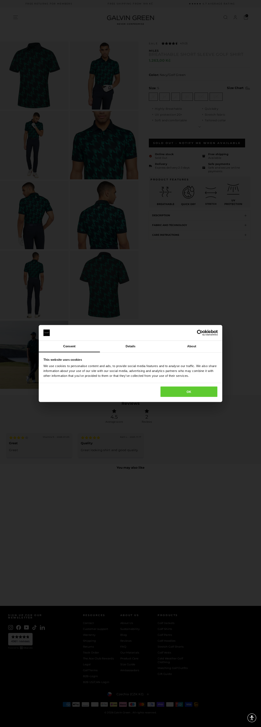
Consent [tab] (69, 346)
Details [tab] (131, 346)
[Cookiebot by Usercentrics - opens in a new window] (200, 333)
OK (189, 391)
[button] (252, 718)
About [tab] (191, 346)
